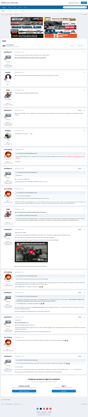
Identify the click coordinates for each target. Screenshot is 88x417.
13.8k (8, 103)
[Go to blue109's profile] (8, 77)
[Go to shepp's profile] (8, 95)
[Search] (85, 7)
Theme (38, 412)
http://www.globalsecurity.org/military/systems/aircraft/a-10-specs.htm (30, 212)
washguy (8, 130)
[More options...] (84, 52)
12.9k (8, 64)
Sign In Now (63, 391)
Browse (4, 7)
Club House (16, 46)
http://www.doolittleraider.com (21, 322)
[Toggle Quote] (16, 153)
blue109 (8, 72)
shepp (8, 90)
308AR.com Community (9, 3)
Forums (3, 10)
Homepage (22, 10)
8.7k (9, 84)
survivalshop (8, 149)
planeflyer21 (11, 44)
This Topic (80, 7)
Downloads (9, 10)
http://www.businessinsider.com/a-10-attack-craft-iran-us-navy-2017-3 (30, 57)
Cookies (50, 412)
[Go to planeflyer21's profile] (3, 45)
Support (20, 7)
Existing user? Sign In (74, 2)
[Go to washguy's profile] (8, 135)
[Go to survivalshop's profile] (8, 154)
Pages (25, 7)
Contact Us (44, 412)
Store (15, 7)
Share (73, 45)
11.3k (9, 161)
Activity (9, 7)
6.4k (9, 142)
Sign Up (84, 2)
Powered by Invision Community (44, 414)
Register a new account (24, 391)
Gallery (16, 10)
